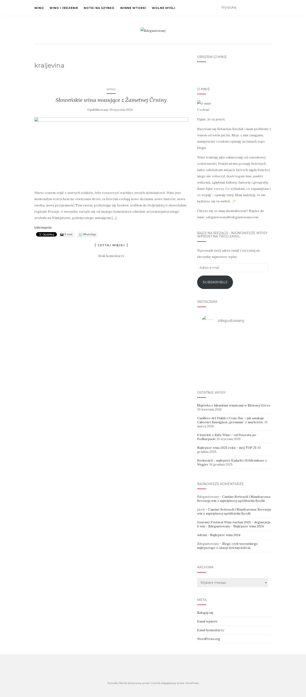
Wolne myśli (163, 8)
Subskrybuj (215, 282)
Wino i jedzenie (64, 8)
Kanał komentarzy (210, 630)
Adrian (202, 535)
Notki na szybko (99, 8)
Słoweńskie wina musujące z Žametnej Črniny (111, 99)
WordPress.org (208, 639)
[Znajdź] (269, 7)
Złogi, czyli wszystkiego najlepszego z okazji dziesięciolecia (227, 546)
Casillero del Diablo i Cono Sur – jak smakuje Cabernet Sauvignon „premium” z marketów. (230, 420)
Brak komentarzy (111, 256)
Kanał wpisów (207, 621)
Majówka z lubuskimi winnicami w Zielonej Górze (233, 405)
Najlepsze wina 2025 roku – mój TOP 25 (226, 448)
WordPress (192, 683)
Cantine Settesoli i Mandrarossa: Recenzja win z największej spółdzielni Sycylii (234, 499)
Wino (39, 8)
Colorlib (156, 683)
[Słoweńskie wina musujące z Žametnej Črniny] (111, 151)
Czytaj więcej (111, 245)
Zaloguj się (205, 613)
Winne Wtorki (133, 8)
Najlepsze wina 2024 (248, 526)
